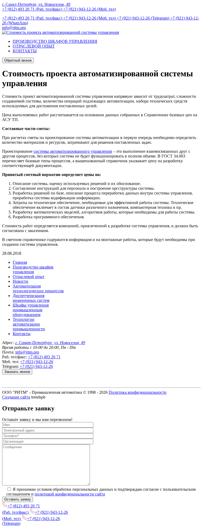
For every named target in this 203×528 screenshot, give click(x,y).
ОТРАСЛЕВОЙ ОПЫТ (34, 46)
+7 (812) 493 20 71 (44, 357)
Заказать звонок (17, 372)
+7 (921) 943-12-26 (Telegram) (143, 18)
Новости (20, 281)
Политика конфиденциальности (138, 392)
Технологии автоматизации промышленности (29, 324)
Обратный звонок (18, 60)
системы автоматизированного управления (73, 151)
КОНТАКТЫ (25, 51)
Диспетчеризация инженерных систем (31, 298)
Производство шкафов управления (33, 269)
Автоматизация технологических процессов (38, 288)
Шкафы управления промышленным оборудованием (31, 310)
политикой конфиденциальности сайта (70, 494)
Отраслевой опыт (28, 276)
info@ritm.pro (14, 27)
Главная (20, 262)
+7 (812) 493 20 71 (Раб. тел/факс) (32, 9)
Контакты (21, 333)
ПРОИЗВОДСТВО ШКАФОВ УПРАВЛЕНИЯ (55, 41)
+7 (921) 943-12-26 (36, 361)
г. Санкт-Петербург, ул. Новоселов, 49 (36, 4)
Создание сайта (16, 397)
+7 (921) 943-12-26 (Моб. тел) (89, 9)
